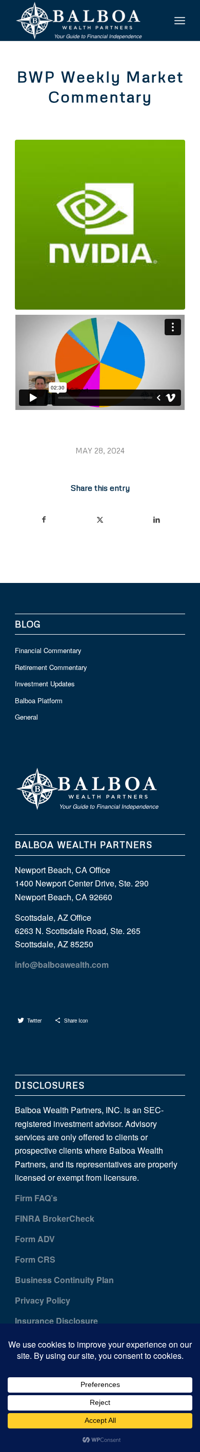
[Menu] (179, 20)
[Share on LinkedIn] (157, 519)
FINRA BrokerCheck (54, 1218)
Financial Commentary (48, 650)
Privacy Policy (42, 1300)
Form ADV (35, 1239)
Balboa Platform (39, 700)
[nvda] (100, 225)
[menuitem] (179, 20)
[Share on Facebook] (43, 519)
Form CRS (35, 1259)
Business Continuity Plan (64, 1280)
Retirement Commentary (51, 667)
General (26, 717)
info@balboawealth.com (62, 964)
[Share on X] (100, 519)
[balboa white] (83, 20)
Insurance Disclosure (56, 1321)
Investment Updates (45, 683)
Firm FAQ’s (36, 1198)
